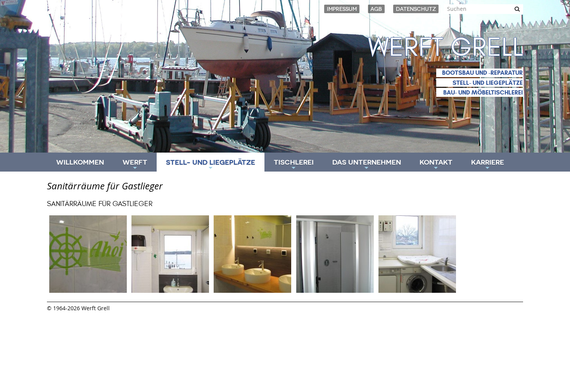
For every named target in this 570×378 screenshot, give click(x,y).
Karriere (487, 165)
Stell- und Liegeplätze (488, 82)
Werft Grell (445, 47)
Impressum (342, 9)
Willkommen (80, 162)
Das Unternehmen (366, 165)
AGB (376, 9)
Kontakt (436, 165)
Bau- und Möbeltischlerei (483, 92)
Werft (135, 165)
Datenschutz (416, 9)
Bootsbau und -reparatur (482, 72)
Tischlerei (294, 165)
